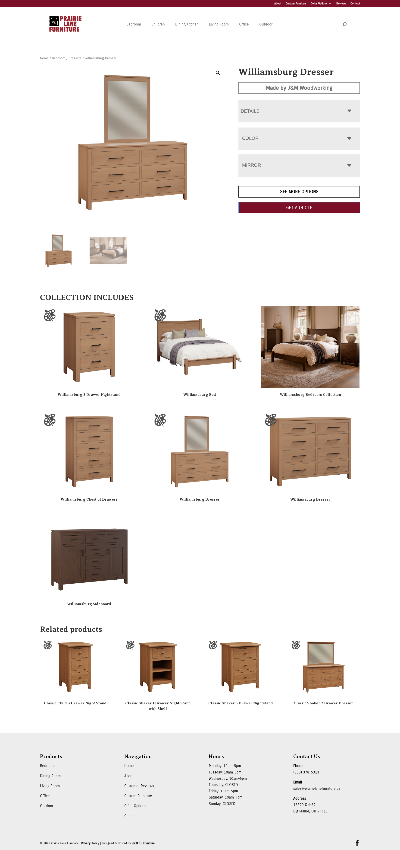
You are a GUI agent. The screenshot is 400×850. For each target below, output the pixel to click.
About (277, 3)
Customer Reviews (139, 786)
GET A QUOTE (299, 207)
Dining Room (50, 776)
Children (158, 24)
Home (44, 58)
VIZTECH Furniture (143, 843)
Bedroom (133, 24)
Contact (355, 3)
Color (250, 138)
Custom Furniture (296, 3)
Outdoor (265, 24)
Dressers (75, 58)
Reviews (341, 3)
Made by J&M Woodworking (299, 88)
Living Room (219, 24)
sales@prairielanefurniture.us (316, 788)
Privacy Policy (90, 843)
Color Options (319, 3)
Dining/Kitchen (187, 24)
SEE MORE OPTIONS (299, 191)
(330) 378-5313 (306, 772)
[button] (218, 73)
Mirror (251, 165)
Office (244, 24)
